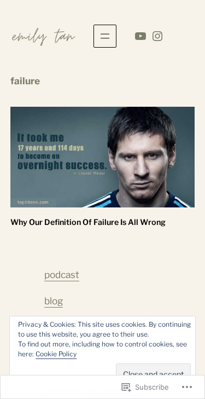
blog (53, 301)
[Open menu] (104, 36)
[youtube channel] (140, 36)
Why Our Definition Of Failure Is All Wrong (88, 222)
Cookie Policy (56, 354)
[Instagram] (157, 36)
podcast (61, 274)
